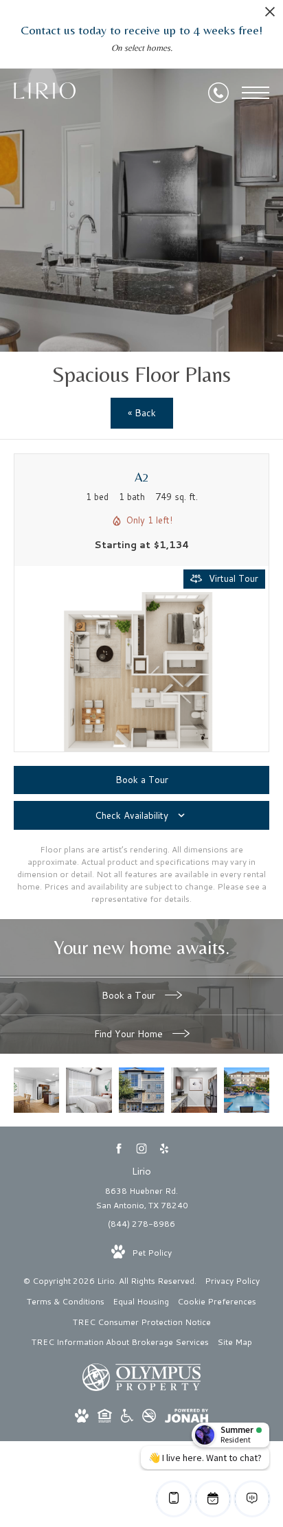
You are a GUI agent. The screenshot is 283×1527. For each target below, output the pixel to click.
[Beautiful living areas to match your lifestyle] (36, 1090)
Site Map (234, 1342)
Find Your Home (130, 1034)
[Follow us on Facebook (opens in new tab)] (119, 1148)
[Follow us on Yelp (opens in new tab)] (164, 1148)
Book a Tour (130, 995)
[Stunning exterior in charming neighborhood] (141, 1090)
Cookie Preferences (216, 1301)
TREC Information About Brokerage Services (120, 1342)
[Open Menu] (255, 93)
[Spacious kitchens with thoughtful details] (193, 1090)
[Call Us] (218, 92)
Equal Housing (141, 1301)
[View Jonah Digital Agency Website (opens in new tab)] (186, 1418)
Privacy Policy (232, 1281)
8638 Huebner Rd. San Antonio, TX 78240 (141, 1198)
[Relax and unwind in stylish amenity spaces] (246, 1090)
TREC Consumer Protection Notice (142, 1322)
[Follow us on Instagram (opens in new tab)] (141, 1148)
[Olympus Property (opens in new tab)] (141, 1388)
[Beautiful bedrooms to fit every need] (88, 1090)
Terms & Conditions (65, 1301)
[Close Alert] (270, 15)
